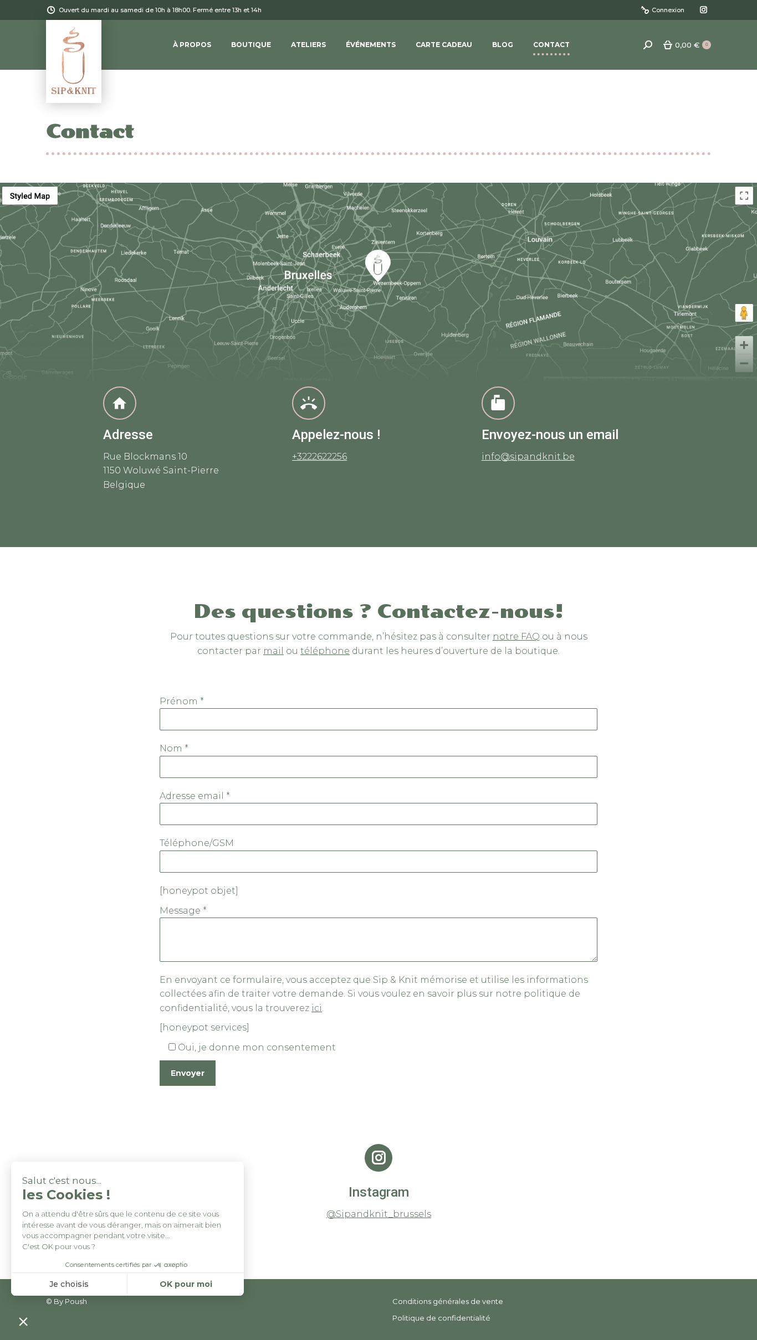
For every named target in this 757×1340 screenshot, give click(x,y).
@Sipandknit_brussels (378, 1214)
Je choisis (69, 1284)
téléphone (325, 651)
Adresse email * (195, 796)
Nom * (174, 748)
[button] (23, 1321)
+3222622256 (319, 456)
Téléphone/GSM (197, 843)
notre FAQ (516, 636)
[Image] (378, 284)
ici (316, 1008)
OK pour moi (186, 1284)
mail (273, 651)
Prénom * (182, 701)
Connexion (668, 10)
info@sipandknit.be (528, 456)
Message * (183, 910)
